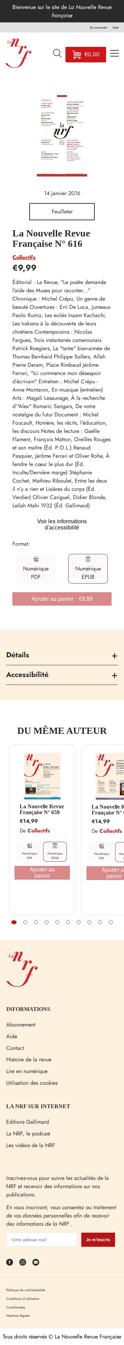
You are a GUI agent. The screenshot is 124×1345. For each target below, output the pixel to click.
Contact (15, 1048)
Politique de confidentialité (25, 1290)
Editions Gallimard (27, 1122)
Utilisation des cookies (32, 1083)
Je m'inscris (98, 1239)
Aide (11, 1036)
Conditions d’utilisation (22, 1298)
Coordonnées (15, 1307)
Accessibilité (27, 674)
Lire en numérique (27, 1071)
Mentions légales (18, 1315)
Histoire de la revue (28, 1059)
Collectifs (23, 257)
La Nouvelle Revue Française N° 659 (42, 809)
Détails (17, 655)
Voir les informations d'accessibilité (62, 524)
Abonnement (20, 1025)
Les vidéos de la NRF (30, 1145)
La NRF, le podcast (28, 1133)
